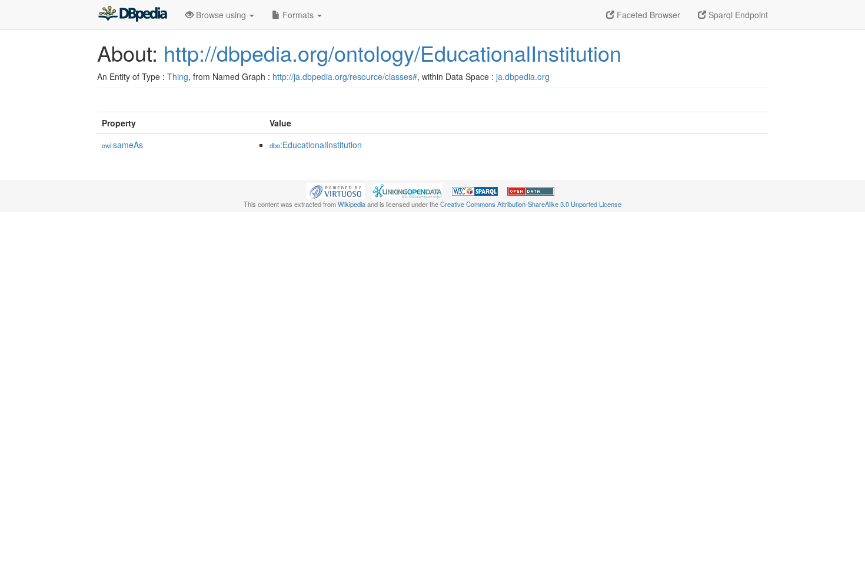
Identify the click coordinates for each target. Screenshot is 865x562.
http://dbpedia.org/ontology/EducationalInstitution (392, 53)
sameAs (122, 144)
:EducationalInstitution (316, 144)
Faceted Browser (647, 15)
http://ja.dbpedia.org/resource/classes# (344, 76)
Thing (177, 76)
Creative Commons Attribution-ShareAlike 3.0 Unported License (530, 204)
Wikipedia (351, 204)
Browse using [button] (221, 15)
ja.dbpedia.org (523, 76)
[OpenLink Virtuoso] (335, 190)
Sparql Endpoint (737, 15)
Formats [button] (298, 15)
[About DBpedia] (132, 14)
